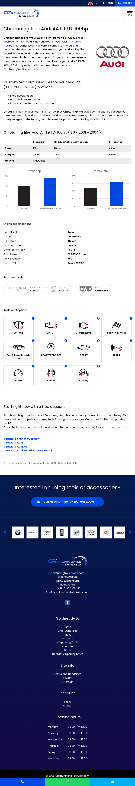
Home (67, 627)
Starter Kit (68, 638)
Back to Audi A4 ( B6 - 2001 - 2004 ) (29, 450)
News (67, 650)
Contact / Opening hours (67, 654)
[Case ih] (104, 532)
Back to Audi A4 (16, 446)
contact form (119, 427)
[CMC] (75, 532)
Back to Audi (14, 442)
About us (67, 646)
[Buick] (60, 532)
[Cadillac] (89, 532)
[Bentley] (31, 532)
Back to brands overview (23, 438)
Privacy (67, 678)
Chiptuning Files (67, 631)
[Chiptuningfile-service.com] (65, 12)
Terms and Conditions (67, 674)
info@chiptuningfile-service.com (69, 592)
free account (105, 415)
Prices (67, 634)
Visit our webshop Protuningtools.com (65, 502)
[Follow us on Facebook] (67, 602)
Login (67, 701)
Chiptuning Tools (67, 642)
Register (67, 705)
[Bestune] (46, 532)
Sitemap (67, 681)
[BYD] (16, 532)
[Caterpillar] (119, 532)
